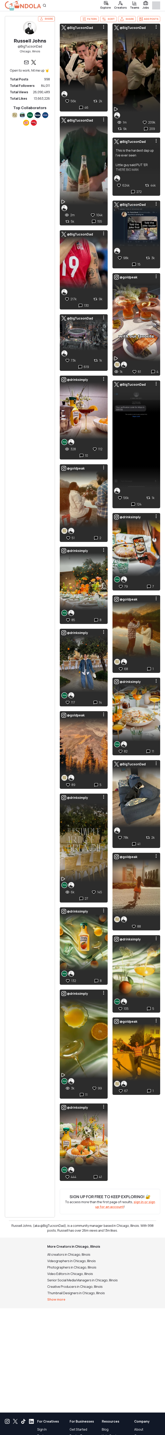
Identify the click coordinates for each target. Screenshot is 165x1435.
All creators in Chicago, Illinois (68, 1254)
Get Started (78, 1429)
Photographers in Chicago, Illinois (71, 1267)
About (138, 1429)
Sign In (42, 1429)
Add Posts (151, 19)
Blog (105, 1429)
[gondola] (23, 5)
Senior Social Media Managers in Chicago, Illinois (82, 1280)
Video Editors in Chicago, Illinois (70, 1274)
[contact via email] (26, 62)
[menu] (103, 27)
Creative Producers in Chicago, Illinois (75, 1286)
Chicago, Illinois (30, 51)
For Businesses (82, 1421)
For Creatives (48, 1421)
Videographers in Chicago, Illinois (71, 1261)
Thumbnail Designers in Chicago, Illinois (76, 1293)
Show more (56, 1299)
